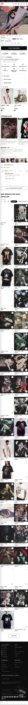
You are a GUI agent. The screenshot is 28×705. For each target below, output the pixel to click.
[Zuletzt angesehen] (16, 3)
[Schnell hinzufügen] (12, 220)
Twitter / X (5, 648)
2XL (15, 43)
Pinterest (5, 654)
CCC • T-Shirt (17, 105)
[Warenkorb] (24, 3)
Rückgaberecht (17, 653)
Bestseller (14, 201)
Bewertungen (3, 664)
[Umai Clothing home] (2, 4)
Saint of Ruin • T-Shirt (10, 178)
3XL (18, 43)
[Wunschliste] (21, 3)
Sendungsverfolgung (18, 647)
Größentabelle (8, 40)
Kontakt (16, 656)
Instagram (5, 646)
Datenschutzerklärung (19, 662)
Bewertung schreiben (5, 167)
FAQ (15, 649)
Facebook (5, 656)
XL (11, 43)
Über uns (3, 662)
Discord (4, 650)
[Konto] (18, 3)
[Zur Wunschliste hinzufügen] (12, 206)
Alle (5, 201)
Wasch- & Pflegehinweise (19, 651)
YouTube (4, 652)
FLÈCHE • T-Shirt (5, 105)
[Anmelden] (25, 679)
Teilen (20, 35)
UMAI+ (2, 669)
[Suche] (13, 3)
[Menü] (26, 3)
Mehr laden (14, 635)
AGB (15, 664)
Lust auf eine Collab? (5, 671)
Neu (8, 201)
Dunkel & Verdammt (23, 201)
